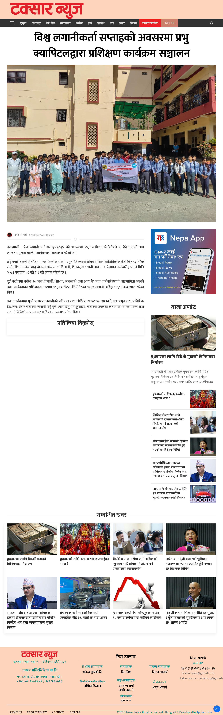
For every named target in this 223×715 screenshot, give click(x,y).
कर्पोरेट (79, 23)
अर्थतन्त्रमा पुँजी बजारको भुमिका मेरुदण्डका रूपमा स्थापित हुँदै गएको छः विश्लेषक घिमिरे (170, 445)
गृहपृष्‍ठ (23, 23)
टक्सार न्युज (21, 235)
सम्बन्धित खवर (111, 515)
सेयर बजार (65, 23)
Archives (58, 712)
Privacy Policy (37, 712)
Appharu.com (204, 712)
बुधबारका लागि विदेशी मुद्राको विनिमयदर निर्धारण (183, 359)
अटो (112, 23)
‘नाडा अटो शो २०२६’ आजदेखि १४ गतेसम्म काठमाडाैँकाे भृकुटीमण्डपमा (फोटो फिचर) (170, 493)
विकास (133, 23)
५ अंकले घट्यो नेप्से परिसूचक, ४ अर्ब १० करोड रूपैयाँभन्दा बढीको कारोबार (137, 615)
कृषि (90, 23)
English (169, 23)
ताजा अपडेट (183, 307)
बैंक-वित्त (50, 23)
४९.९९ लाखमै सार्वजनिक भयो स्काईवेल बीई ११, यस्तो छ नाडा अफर (83, 615)
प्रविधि (100, 23)
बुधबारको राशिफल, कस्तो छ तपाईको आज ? (169, 396)
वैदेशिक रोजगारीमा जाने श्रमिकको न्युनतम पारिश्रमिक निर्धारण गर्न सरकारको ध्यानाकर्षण (168, 422)
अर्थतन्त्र (36, 23)
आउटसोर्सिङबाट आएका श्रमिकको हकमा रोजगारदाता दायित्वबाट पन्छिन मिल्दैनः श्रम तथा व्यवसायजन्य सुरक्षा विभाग (170, 469)
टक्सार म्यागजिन (150, 23)
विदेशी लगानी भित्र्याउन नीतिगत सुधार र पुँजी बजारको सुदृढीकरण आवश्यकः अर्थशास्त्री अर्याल (190, 618)
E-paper (75, 712)
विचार (122, 23)
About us (16, 712)
